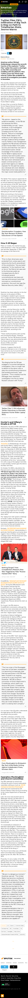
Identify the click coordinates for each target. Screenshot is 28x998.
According (4, 444)
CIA (21, 928)
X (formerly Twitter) (20, 925)
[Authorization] (19, 1)
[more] (25, 174)
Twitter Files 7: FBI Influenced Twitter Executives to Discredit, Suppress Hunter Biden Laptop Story (14, 411)
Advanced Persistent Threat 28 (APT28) (9, 934)
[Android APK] (5, 984)
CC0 (2, 50)
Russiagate (10, 931)
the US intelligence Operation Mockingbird (13, 786)
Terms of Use (15, 976)
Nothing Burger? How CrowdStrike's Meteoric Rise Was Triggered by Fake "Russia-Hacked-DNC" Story (14, 571)
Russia (15, 962)
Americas (5, 229)
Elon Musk (3, 931)
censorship (22, 934)
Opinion (12, 925)
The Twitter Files (4, 928)
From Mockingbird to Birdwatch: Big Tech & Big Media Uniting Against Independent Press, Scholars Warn (14, 766)
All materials (3, 58)
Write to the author (10, 58)
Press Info (8, 976)
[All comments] (2, 995)
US (7, 925)
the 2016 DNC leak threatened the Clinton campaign (14, 529)
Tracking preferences (15, 980)
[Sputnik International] (5, 2)
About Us (3, 976)
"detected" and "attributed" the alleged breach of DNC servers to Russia (14, 582)
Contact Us (3, 978)
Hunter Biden (16, 928)
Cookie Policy (10, 978)
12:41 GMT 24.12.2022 (6, 32)
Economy (21, 962)
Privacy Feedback (5, 980)
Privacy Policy (17, 978)
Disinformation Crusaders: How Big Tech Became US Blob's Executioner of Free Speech (14, 233)
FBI (10, 928)
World (4, 565)
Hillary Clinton (17, 931)
